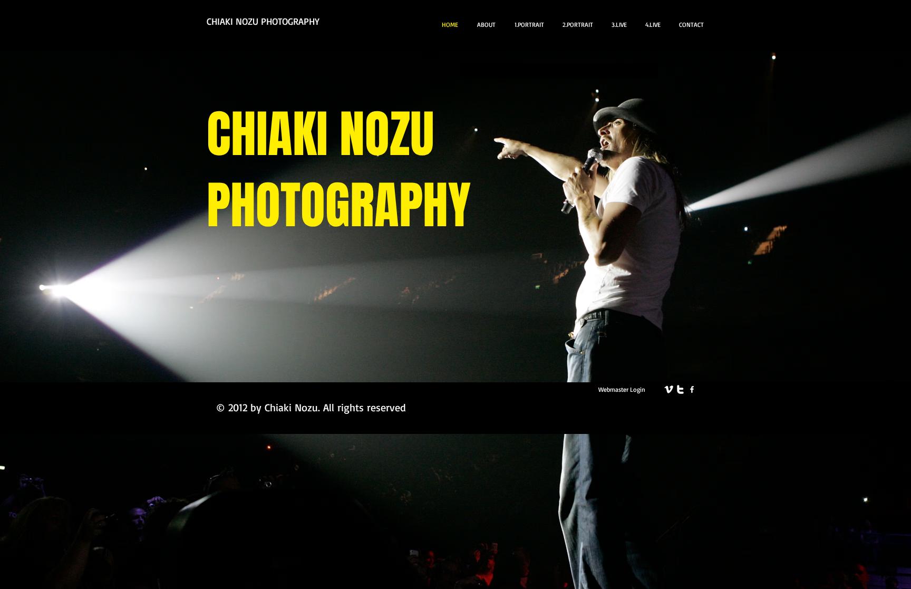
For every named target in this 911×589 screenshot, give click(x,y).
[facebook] (691, 389)
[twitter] (680, 389)
